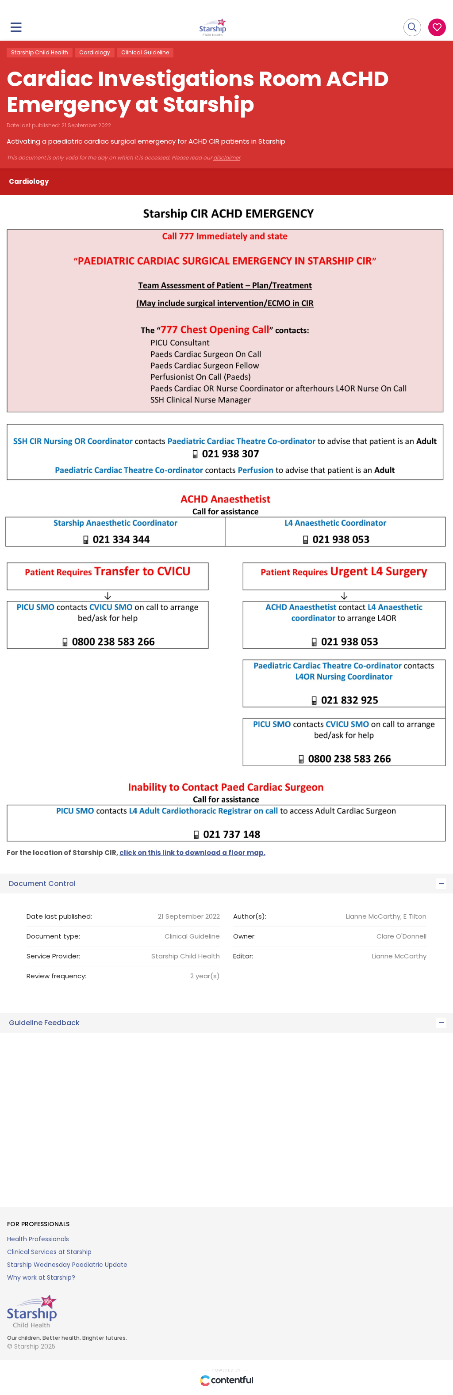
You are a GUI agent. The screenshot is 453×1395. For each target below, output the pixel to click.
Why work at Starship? (41, 1277)
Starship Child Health (39, 52)
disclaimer (226, 158)
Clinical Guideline (145, 52)
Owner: (244, 936)
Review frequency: (56, 976)
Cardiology (94, 52)
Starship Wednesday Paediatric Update (67, 1264)
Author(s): (249, 916)
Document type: (53, 936)
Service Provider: (53, 956)
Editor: (243, 956)
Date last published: (59, 916)
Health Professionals (38, 1239)
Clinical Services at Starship (49, 1251)
